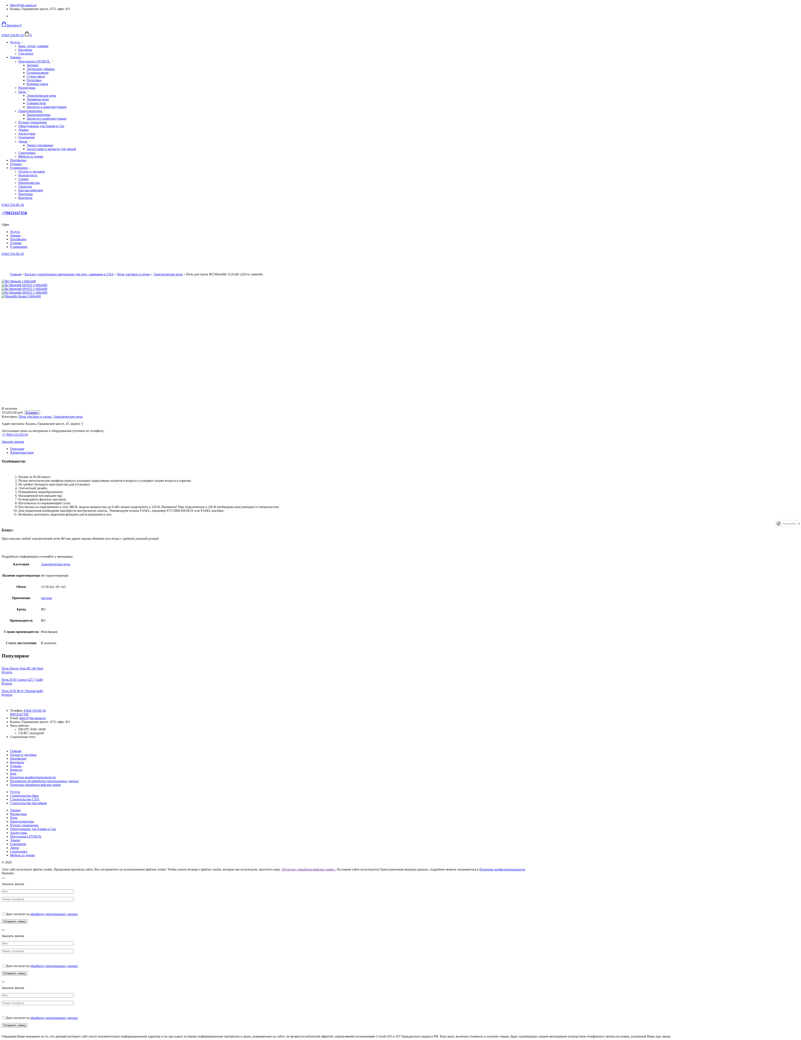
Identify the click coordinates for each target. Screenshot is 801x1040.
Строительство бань (24, 795)
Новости (16, 770)
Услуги (15, 42)
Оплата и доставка (23, 754)
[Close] (3, 878)
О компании (19, 167)
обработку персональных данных (54, 914)
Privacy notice (789, 523)
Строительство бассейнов (28, 803)
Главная (15, 274)
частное (46, 598)
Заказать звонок (13, 441)
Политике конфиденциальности (502, 869)
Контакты (17, 762)
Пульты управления (24, 825)
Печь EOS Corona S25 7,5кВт (22, 679)
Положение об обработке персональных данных (44, 781)
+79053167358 (14, 213)
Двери (14, 847)
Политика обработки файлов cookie (35, 785)
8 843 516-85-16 (13, 35)
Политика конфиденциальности (33, 777)
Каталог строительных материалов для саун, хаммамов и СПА (69, 274)
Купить (7, 672)
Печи (14, 817)
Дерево (15, 840)
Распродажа (18, 814)
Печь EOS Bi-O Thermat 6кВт (22, 691)
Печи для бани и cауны (133, 274)
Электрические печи (168, 274)
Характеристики (22, 452)
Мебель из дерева (22, 855)
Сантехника (18, 851)
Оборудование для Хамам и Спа (33, 829)
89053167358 (19, 714)
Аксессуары (18, 832)
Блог (13, 773)
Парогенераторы (22, 821)
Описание (17, 448)
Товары (15, 57)
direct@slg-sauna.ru (23, 5)
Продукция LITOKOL (26, 836)
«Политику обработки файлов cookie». (308, 869)
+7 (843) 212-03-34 (15, 434)
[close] (799, 523)
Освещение (18, 844)
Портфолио (18, 160)
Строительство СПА (24, 799)
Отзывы (15, 164)
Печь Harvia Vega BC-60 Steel (22, 668)
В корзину (32, 412)
